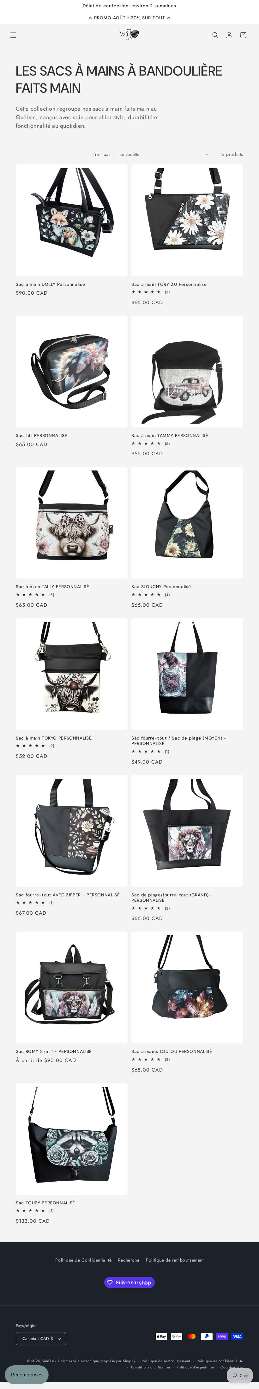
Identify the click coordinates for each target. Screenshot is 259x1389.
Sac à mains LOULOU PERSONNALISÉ (171, 1051)
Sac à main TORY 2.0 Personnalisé (169, 284)
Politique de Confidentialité (83, 1260)
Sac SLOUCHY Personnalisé (161, 586)
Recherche (128, 1260)
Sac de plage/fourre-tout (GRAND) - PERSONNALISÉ (172, 897)
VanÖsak (49, 1360)
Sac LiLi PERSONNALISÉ (41, 435)
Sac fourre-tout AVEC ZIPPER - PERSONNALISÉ (68, 895)
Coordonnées (231, 1367)
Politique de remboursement (175, 1260)
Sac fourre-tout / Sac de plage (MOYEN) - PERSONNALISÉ (178, 741)
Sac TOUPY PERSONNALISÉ (45, 1203)
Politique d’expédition (195, 1367)
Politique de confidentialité (220, 1360)
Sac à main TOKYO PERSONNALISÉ (54, 738)
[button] (13, 35)
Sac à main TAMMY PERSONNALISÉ (169, 435)
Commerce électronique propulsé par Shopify (96, 1360)
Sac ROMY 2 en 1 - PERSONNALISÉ (54, 1051)
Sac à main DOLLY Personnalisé (50, 284)
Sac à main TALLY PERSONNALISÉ (52, 586)
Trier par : (103, 154)
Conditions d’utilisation (150, 1367)
